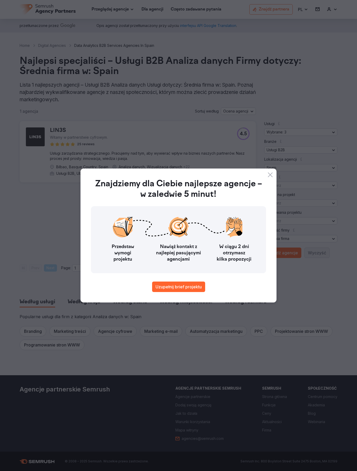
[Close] (270, 175)
